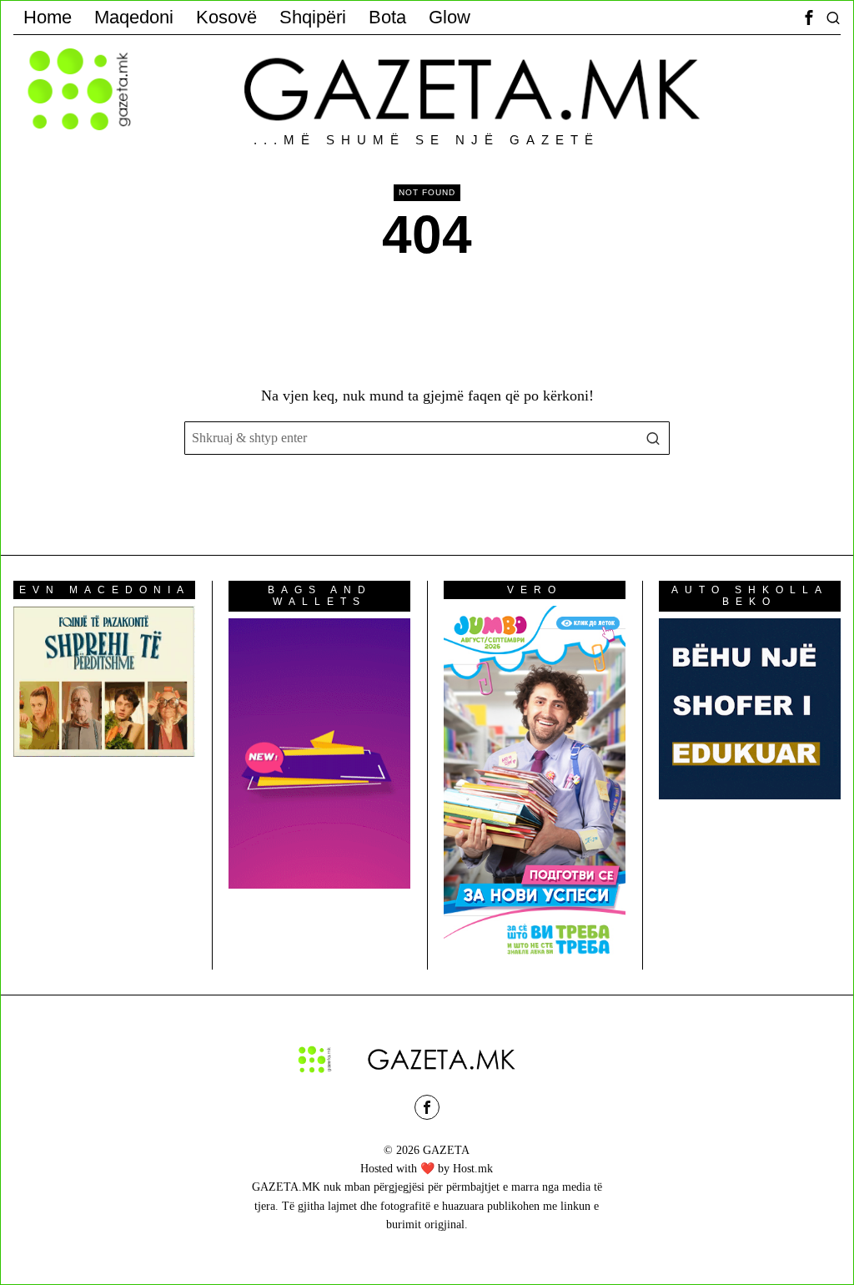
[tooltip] (809, 18)
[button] (653, 438)
